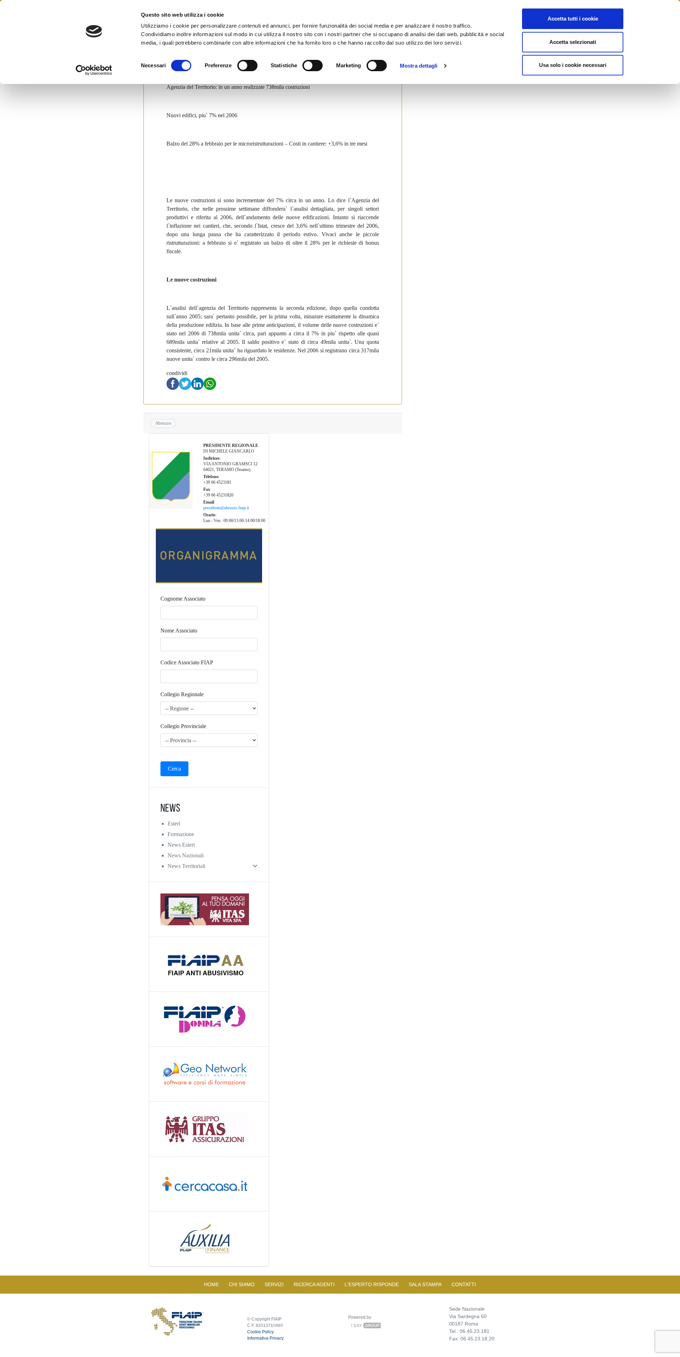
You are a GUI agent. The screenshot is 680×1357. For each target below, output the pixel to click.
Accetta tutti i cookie (573, 19)
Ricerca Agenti (314, 1284)
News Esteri (181, 845)
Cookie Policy (260, 1331)
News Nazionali (186, 855)
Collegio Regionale (182, 694)
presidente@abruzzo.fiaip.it (226, 507)
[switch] (247, 65)
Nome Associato (178, 631)
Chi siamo (242, 1284)
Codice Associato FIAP (186, 662)
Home (211, 1284)
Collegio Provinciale (183, 726)
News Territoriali (186, 866)
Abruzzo (163, 423)
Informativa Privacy (265, 1338)
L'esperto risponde (372, 1284)
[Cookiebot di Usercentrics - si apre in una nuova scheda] (94, 70)
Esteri (174, 824)
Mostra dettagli (419, 66)
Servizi (274, 1284)
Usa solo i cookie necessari (572, 65)
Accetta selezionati (572, 42)
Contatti (464, 1284)
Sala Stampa (425, 1284)
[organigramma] (209, 555)
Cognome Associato (182, 599)
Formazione (181, 834)
